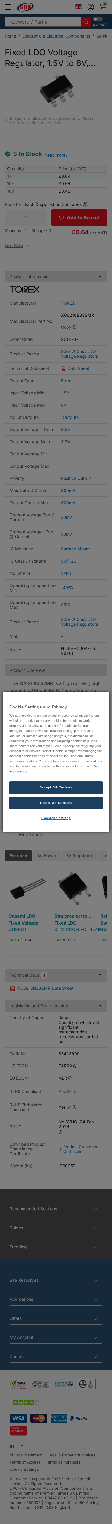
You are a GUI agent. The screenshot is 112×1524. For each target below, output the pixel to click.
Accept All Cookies (55, 787)
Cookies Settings (56, 818)
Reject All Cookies (56, 803)
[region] (56, 762)
